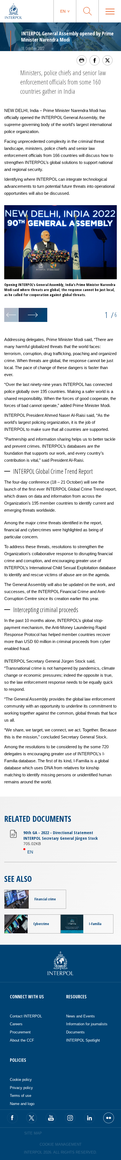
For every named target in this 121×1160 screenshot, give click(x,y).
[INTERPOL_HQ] (108, 1118)
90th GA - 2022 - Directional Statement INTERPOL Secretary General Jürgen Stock (60, 835)
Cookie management (61, 1144)
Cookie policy (21, 1079)
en (63, 11)
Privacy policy (21, 1088)
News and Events (80, 1016)
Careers (16, 1024)
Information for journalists (86, 1024)
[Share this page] (94, 60)
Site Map (33, 1133)
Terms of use (20, 1095)
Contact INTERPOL (26, 1016)
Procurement (20, 1032)
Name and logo (22, 1104)
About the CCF (22, 1040)
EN (30, 852)
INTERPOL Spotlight (83, 1040)
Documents (75, 1032)
